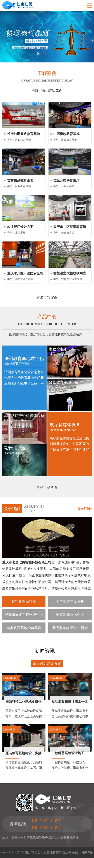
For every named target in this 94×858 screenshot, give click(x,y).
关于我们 (12, 509)
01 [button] (39, 52)
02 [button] (45, 52)
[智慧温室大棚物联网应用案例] (70, 266)
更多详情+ (85, 508)
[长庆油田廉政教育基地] (23, 127)
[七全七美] (17, 8)
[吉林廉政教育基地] (23, 174)
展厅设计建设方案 (47, 663)
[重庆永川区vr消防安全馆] (23, 266)
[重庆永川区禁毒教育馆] (70, 220)
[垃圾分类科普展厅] (70, 174)
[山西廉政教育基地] (70, 127)
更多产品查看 (47, 487)
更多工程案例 (47, 298)
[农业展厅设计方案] (23, 220)
